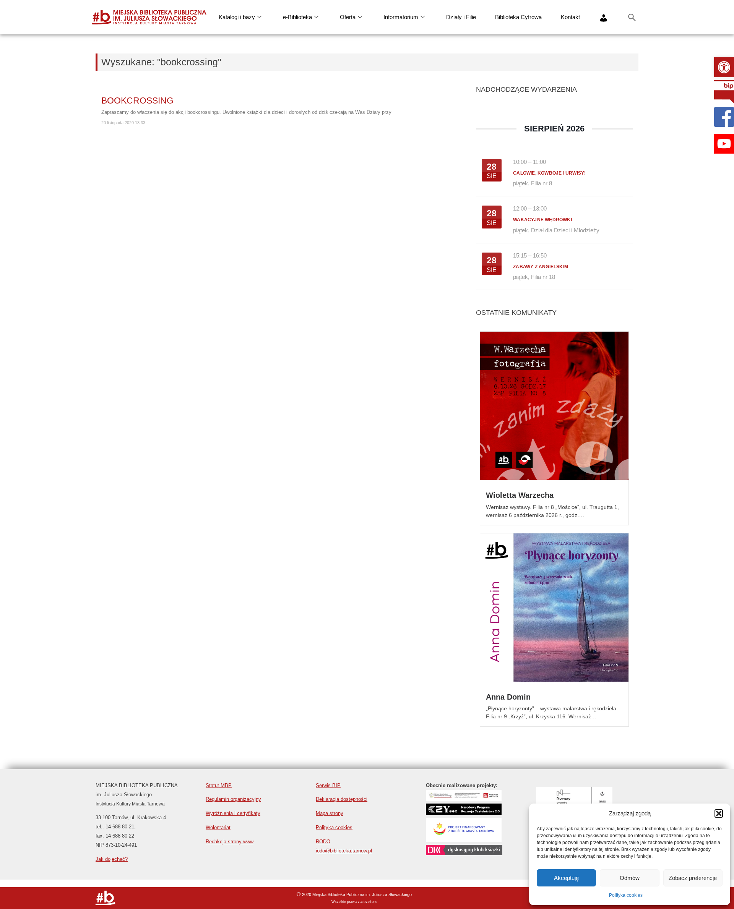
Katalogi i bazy (237, 17)
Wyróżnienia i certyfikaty (233, 813)
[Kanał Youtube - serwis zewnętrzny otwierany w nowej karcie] (724, 144)
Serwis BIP (328, 785)
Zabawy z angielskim (540, 266)
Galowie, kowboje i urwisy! (549, 173)
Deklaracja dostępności (341, 799)
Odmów (630, 878)
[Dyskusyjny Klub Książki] (464, 853)
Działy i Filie (461, 17)
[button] (724, 67)
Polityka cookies (626, 895)
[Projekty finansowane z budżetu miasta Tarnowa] (464, 840)
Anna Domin (508, 697)
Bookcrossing (137, 100)
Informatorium (400, 17)
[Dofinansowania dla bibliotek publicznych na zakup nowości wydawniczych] (464, 813)
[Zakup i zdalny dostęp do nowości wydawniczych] (464, 799)
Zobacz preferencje (693, 878)
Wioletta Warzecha (520, 495)
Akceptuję (566, 878)
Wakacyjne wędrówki (542, 219)
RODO (323, 841)
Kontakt (570, 17)
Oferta (348, 17)
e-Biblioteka (297, 17)
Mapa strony (329, 813)
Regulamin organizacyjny (233, 799)
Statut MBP (219, 785)
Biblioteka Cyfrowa (518, 17)
